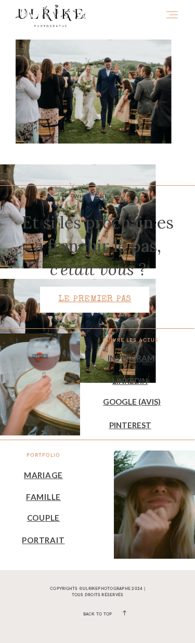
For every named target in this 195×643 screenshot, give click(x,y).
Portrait (43, 540)
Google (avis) (132, 401)
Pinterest (130, 425)
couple (43, 517)
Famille (43, 496)
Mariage (43, 475)
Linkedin (130, 380)
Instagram (131, 358)
